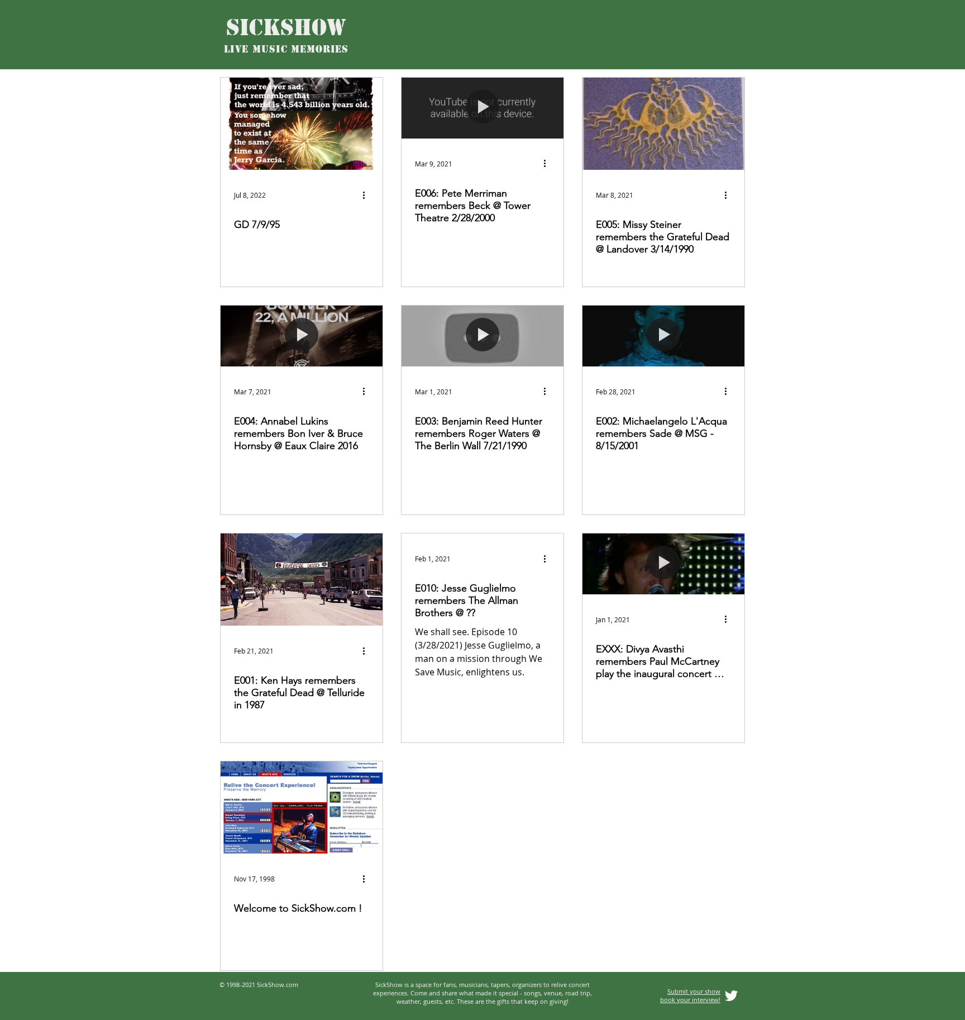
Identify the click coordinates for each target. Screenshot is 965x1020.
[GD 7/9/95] (302, 124)
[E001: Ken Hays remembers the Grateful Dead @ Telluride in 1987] (302, 579)
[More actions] (367, 195)
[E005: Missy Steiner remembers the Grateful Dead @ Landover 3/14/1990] (663, 124)
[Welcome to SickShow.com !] (302, 807)
